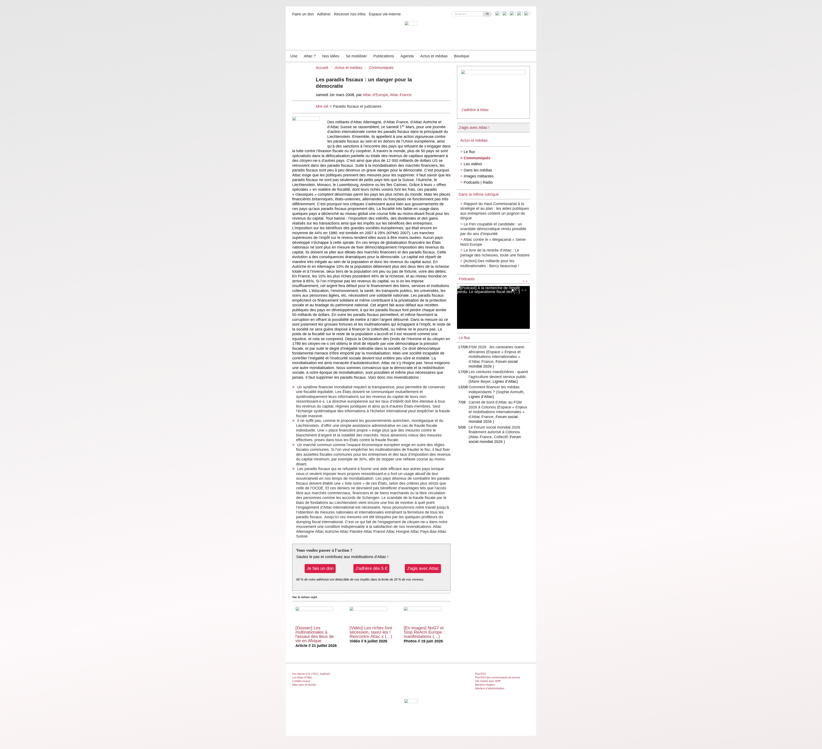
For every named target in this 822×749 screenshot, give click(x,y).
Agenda (407, 56)
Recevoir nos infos (350, 14)
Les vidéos (473, 164)
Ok (487, 13)
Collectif (501, 437)
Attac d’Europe (375, 95)
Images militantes (479, 176)
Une (293, 56)
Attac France (401, 95)
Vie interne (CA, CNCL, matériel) (311, 673)
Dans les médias (478, 170)
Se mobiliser (356, 56)
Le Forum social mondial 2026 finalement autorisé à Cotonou (494, 432)
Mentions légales (485, 684)
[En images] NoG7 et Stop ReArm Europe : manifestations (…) (424, 632)
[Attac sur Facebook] (505, 13)
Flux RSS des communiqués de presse (497, 677)
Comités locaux (301, 681)
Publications (383, 56)
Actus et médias (434, 56)
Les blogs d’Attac (302, 677)
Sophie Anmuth (510, 392)
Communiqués (381, 68)
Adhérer (324, 14)
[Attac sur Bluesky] (498, 13)
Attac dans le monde (304, 684)
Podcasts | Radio (478, 182)
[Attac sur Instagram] (512, 13)
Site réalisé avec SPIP (488, 681)
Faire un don (303, 14)
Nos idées (330, 56)
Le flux (469, 152)
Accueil (322, 68)
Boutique (461, 56)
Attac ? (310, 56)
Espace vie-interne (385, 14)
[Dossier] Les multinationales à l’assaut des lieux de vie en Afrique (314, 634)
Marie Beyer (480, 381)
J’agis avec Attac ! (474, 127)
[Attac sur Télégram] (527, 13)
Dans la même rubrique (479, 194)
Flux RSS (480, 673)
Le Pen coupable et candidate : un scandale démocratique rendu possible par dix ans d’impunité (493, 229)
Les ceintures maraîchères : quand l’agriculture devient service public (498, 377)
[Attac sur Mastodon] (520, 13)
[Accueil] (411, 33)
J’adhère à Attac (475, 110)
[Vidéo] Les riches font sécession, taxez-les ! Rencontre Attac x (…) (371, 632)
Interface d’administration (489, 688)
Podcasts (467, 279)
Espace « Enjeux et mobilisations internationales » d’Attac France (495, 357)
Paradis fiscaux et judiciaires (357, 106)
